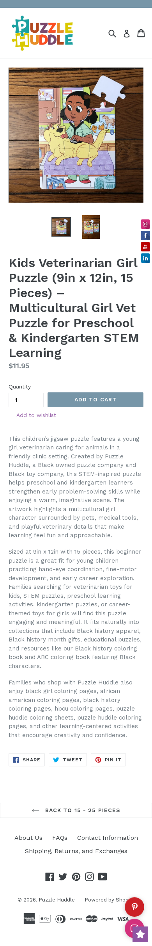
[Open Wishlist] (140, 934)
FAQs (59, 837)
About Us (28, 837)
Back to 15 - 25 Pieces (82, 810)
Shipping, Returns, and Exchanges (76, 851)
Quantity (20, 386)
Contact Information (107, 837)
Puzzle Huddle (57, 900)
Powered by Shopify (109, 900)
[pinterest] (134, 907)
